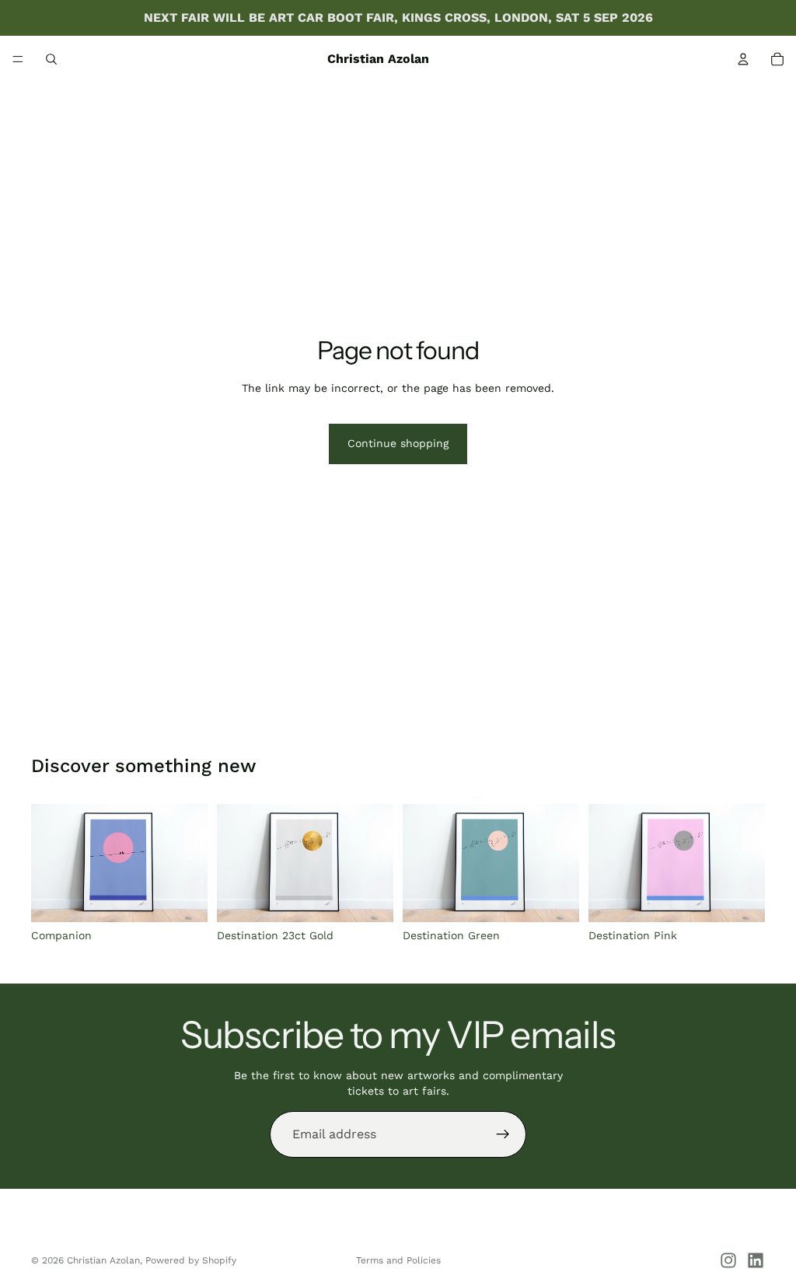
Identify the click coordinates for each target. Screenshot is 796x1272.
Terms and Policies (398, 1260)
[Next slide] (190, 863)
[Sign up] (503, 1134)
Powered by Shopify (190, 1260)
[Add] (183, 898)
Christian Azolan (103, 1260)
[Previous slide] (48, 863)
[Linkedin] (755, 1260)
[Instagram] (728, 1260)
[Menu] (18, 59)
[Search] (51, 59)
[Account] (743, 59)
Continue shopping (398, 443)
